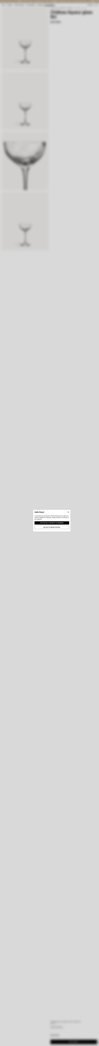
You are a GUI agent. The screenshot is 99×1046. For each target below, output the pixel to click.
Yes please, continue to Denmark (51, 523)
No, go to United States (52, 527)
